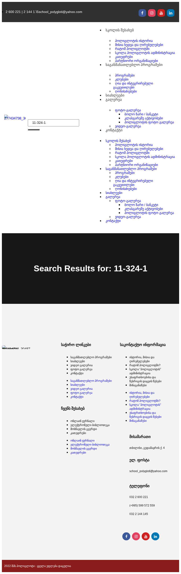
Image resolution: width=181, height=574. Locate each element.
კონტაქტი (114, 130)
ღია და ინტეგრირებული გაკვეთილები (133, 85)
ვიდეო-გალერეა (128, 126)
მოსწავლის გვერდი (83, 429)
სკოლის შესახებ (120, 30)
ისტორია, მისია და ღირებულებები (141, 359)
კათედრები (78, 433)
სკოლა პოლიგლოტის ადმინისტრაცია (145, 53)
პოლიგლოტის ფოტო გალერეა (149, 122)
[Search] (34, 129)
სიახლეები (77, 361)
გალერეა (114, 99)
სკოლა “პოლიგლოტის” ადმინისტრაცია (145, 371)
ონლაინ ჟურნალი (82, 421)
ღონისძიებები (126, 189)
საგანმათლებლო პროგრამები (91, 357)
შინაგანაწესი (138, 385)
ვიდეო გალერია (81, 365)
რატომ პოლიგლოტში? (144, 365)
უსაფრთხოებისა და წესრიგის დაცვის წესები (145, 379)
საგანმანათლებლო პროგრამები (134, 65)
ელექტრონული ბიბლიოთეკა (90, 425)
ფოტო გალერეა (81, 369)
